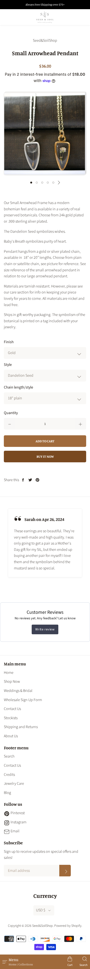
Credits (9, 774)
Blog (7, 792)
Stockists (11, 718)
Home (8, 672)
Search (9, 756)
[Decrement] (9, 424)
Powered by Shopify (67, 925)
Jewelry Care (14, 783)
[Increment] (80, 424)
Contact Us (12, 708)
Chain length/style (18, 387)
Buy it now (45, 456)
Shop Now (12, 681)
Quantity (11, 413)
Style (8, 364)
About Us (11, 736)
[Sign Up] (65, 870)
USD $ (40, 910)
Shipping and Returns (21, 727)
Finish (9, 342)
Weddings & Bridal (18, 690)
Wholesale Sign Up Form (23, 700)
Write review (44, 629)
